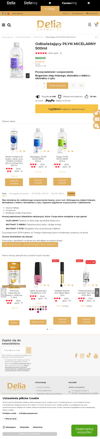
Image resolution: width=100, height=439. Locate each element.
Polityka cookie (9, 413)
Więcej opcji (10, 419)
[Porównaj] (81, 85)
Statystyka (24, 427)
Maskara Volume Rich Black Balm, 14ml (62, 293)
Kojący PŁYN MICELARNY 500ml (62, 159)
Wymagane (11, 427)
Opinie (71, 193)
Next (97, 292)
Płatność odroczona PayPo (49, 394)
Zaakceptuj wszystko (84, 430)
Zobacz (14, 322)
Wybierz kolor (38, 322)
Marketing (37, 427)
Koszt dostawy (17, 13)
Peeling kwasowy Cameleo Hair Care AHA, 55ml (86, 293)
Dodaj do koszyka (57, 85)
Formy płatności (44, 390)
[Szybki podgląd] (24, 151)
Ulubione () (79, 13)
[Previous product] (96, 37)
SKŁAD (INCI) (57, 193)
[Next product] (97, 37)
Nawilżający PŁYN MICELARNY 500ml (38, 159)
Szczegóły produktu (19, 193)
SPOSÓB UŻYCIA (40, 193)
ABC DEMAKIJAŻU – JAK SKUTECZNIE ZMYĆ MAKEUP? (30, 244)
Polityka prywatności (28, 413)
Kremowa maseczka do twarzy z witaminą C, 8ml (14, 294)
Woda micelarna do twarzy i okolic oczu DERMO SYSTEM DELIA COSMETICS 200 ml (14, 161)
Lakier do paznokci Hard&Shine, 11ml (38, 292)
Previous (4, 292)
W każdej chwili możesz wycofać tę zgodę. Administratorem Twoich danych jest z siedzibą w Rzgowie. (18, 365)
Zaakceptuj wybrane (29, 433)
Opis (4, 193)
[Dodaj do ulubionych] (73, 85)
